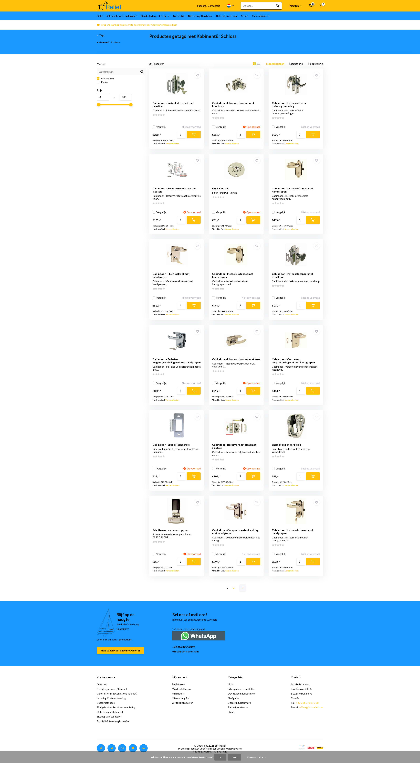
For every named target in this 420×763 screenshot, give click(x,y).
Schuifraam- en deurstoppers (171, 530)
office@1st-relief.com (185, 651)
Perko (104, 82)
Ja (220, 757)
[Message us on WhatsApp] (198, 635)
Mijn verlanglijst (181, 698)
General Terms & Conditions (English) (117, 693)
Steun (244, 15)
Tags (102, 35)
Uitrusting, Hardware (200, 15)
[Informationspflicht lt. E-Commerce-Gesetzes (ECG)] (311, 747)
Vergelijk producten (182, 702)
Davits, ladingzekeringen (155, 15)
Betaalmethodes (106, 702)
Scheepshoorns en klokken (121, 15)
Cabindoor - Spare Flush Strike (171, 444)
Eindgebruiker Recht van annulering (116, 707)
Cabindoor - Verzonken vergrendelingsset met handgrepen (293, 361)
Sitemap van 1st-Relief (109, 716)
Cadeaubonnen (260, 15)
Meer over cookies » (256, 757)
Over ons (102, 684)
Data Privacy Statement (110, 711)
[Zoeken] (278, 6)
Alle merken (107, 78)
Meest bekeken (275, 63)
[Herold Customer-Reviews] (320, 747)
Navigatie (178, 15)
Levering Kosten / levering (111, 698)
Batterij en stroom (226, 15)
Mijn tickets (178, 693)
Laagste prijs (296, 63)
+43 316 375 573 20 (183, 647)
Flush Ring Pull (220, 188)
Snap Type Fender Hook (286, 444)
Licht (100, 15)
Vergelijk (161, 126)
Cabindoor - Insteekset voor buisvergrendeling (289, 104)
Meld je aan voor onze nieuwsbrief (120, 650)
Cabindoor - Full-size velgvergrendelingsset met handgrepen (177, 361)
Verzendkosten (172, 143)
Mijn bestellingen (181, 688)
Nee (234, 757)
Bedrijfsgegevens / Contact (112, 688)
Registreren (178, 684)
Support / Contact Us (208, 5)
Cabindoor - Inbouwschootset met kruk (236, 359)
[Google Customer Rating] (302, 747)
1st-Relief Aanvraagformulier (113, 721)
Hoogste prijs (315, 63)
